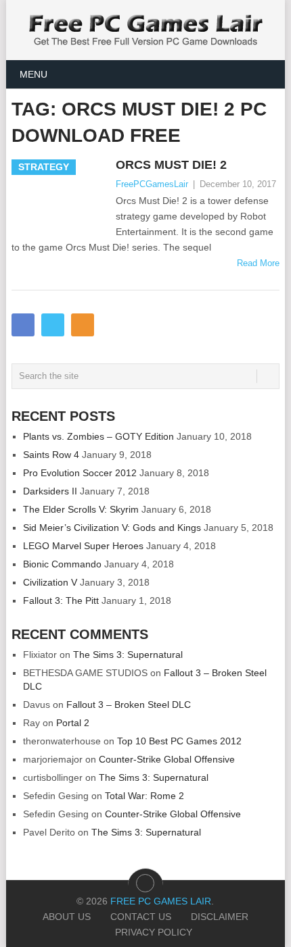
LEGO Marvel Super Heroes (83, 545)
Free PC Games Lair (160, 901)
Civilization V (50, 582)
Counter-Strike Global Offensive (167, 759)
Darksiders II (50, 491)
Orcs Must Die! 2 (171, 165)
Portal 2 (72, 722)
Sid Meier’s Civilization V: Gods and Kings (112, 527)
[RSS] (82, 324)
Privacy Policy (153, 932)
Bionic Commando (62, 564)
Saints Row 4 (51, 454)
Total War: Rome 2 (144, 795)
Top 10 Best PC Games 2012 (179, 741)
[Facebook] (23, 324)
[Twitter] (52, 324)
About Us (67, 916)
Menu (33, 74)
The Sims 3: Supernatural (128, 654)
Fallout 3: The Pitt (61, 600)
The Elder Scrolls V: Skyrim (81, 509)
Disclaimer (219, 916)
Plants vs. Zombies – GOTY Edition (98, 436)
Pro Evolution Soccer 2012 (80, 472)
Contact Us (140, 916)
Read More (258, 263)
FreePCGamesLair (152, 184)
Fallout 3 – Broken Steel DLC (128, 704)
